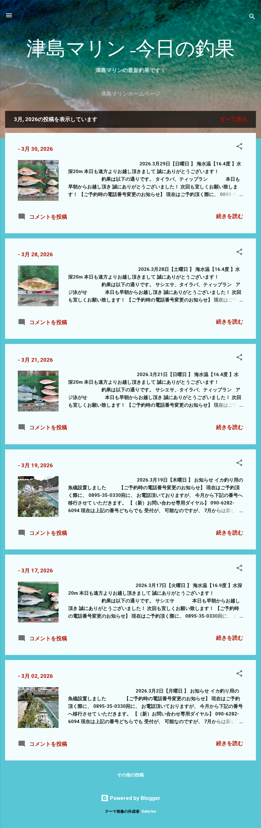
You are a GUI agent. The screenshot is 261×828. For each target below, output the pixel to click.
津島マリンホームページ (130, 94)
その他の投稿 (130, 774)
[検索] (252, 17)
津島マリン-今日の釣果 (130, 48)
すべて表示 (233, 119)
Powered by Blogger (134, 798)
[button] (239, 147)
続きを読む (229, 216)
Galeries (148, 811)
